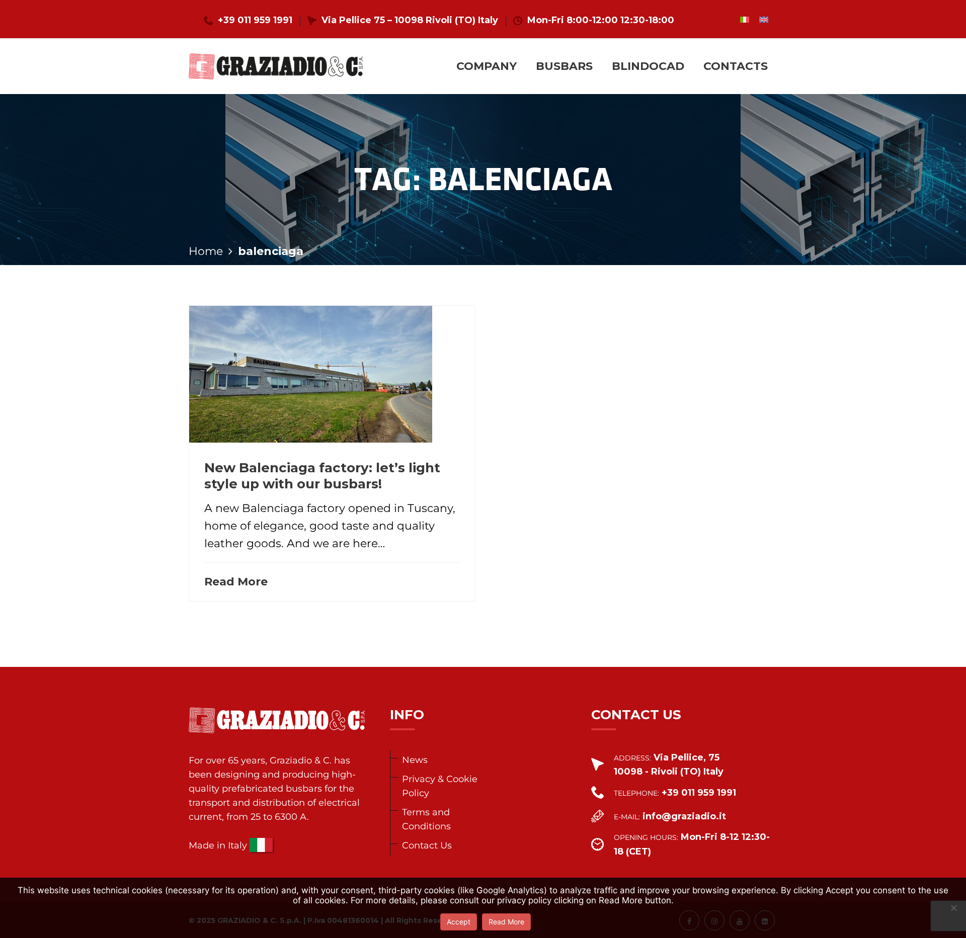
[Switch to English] (763, 19)
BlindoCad (648, 66)
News (415, 759)
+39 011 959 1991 (255, 20)
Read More (236, 581)
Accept (458, 921)
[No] (953, 908)
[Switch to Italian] (744, 19)
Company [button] (486, 66)
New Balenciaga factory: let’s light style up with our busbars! (322, 475)
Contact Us (427, 845)
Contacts (735, 66)
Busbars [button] (564, 66)
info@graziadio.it (684, 816)
